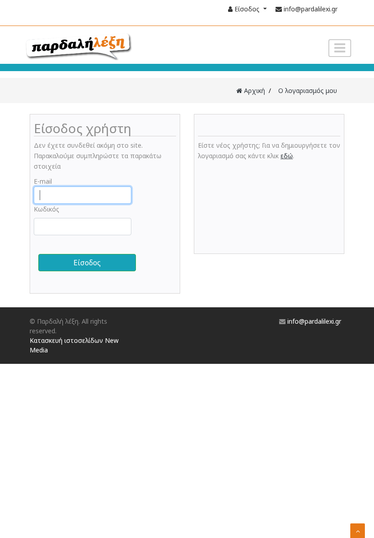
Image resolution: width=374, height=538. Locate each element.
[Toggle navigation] (339, 48)
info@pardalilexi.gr (311, 9)
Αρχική (253, 90)
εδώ (286, 155)
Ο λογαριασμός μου (307, 90)
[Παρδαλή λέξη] (96, 45)
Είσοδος (247, 9)
